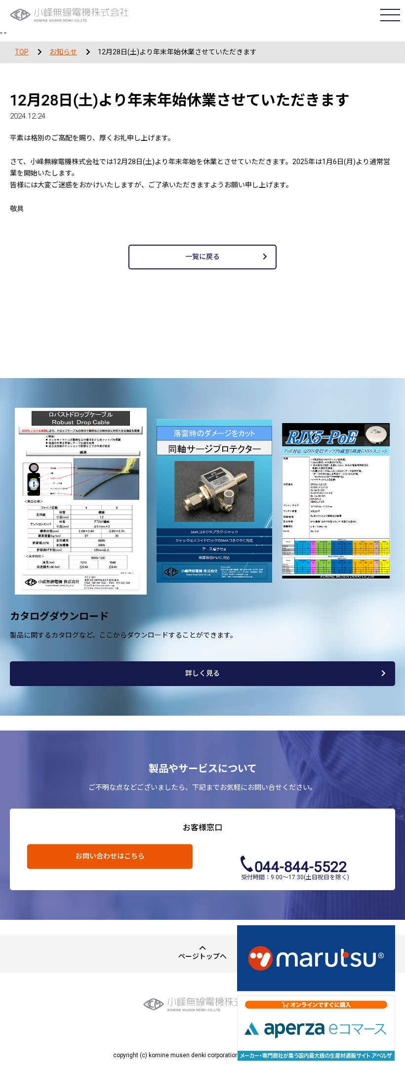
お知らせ (63, 52)
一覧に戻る (202, 256)
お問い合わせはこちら (110, 856)
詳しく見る (202, 673)
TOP (22, 52)
